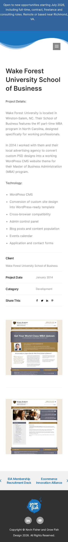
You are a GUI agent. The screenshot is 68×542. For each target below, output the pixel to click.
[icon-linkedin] (29, 520)
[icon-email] (40, 520)
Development (44, 288)
